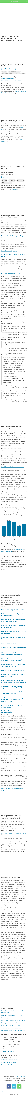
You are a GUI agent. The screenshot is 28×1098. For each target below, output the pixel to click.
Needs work (22, 1076)
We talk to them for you (7, 78)
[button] (26, 1)
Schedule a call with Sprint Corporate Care (12, 467)
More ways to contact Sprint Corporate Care (13, 1030)
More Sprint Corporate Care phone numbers (13, 1020)
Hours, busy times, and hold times (10, 1025)
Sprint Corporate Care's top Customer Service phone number (13, 1011)
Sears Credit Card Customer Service (11, 1065)
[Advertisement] (14, 106)
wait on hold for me (6, 551)
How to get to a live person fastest (10, 1023)
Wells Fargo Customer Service (9, 1060)
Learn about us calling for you (9, 251)
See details (15, 189)
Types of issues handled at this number (12, 1028)
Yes (17, 1076)
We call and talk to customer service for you (13, 1015)
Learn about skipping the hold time (10, 273)
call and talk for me (19, 549)
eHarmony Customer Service (9, 1062)
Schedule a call (18, 81)
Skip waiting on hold (6, 81)
